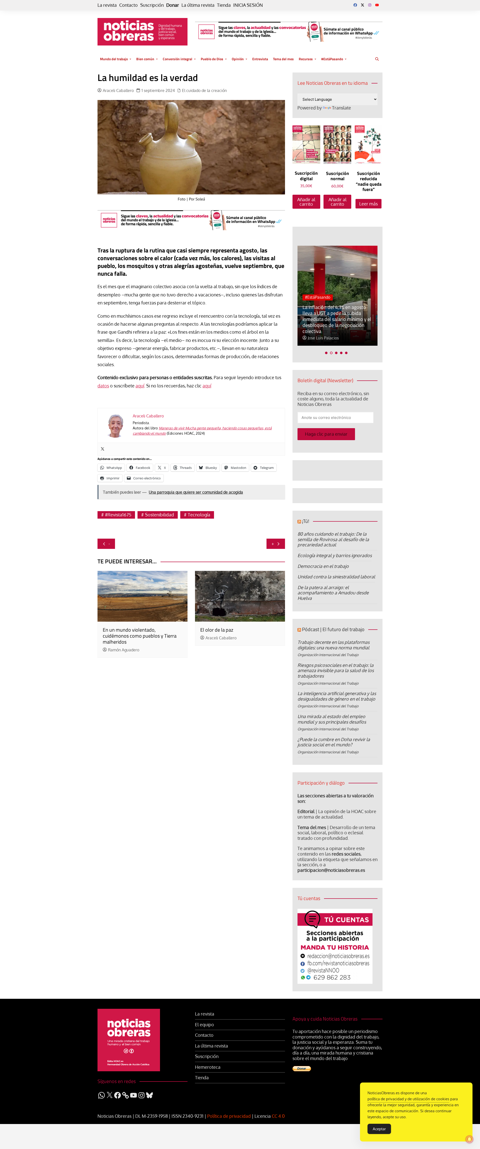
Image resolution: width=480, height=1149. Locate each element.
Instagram (370, 5)
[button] (326, 353)
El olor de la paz (216, 630)
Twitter (362, 5)
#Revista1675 (118, 514)
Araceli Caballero (118, 90)
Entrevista (260, 58)
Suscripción (152, 5)
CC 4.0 (278, 1116)
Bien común (145, 58)
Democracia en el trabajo (323, 566)
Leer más (368, 203)
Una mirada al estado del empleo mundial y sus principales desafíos (332, 719)
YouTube (377, 5)
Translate (341, 107)
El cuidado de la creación (204, 90)
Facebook (355, 5)
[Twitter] (102, 449)
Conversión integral (177, 58)
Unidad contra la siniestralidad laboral (336, 576)
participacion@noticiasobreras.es (331, 870)
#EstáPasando (332, 58)
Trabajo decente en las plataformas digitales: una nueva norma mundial (334, 644)
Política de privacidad (229, 1116)
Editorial (306, 811)
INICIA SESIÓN (248, 5)
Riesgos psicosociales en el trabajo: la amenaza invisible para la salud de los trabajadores (336, 670)
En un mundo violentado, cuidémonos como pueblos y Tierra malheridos (139, 636)
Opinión (238, 58)
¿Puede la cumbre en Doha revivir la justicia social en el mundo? (334, 742)
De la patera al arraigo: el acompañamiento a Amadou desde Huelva (333, 593)
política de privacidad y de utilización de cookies (408, 1099)
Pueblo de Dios (212, 58)
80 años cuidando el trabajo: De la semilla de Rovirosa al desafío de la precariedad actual (333, 539)
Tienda (224, 5)
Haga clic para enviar (326, 434)
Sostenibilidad (159, 514)
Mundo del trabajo (114, 58)
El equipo (204, 1024)
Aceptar (379, 1129)
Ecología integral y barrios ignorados (335, 555)
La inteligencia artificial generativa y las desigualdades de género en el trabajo (337, 696)
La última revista (198, 5)
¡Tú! (305, 521)
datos (103, 385)
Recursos (306, 58)
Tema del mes (283, 58)
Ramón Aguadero (123, 650)
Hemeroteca (207, 1067)
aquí (140, 385)
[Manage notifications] (470, 1139)
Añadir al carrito (306, 202)
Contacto (128, 5)
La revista (107, 5)
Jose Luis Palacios (323, 338)
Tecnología (199, 514)
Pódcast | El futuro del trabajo (333, 629)
